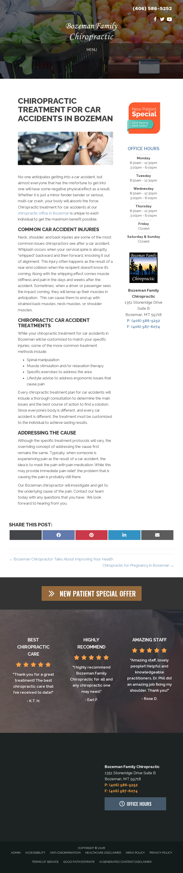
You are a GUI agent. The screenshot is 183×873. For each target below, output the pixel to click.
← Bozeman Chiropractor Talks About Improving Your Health (61, 559)
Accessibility (35, 852)
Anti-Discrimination (65, 852)
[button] (91, 593)
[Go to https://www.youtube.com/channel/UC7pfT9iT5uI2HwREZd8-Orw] (169, 20)
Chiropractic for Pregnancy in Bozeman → (138, 565)
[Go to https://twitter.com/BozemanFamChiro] (162, 20)
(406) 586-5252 (152, 8)
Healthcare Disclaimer (103, 852)
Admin (16, 852)
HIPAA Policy (135, 852)
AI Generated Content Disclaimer (125, 861)
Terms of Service (45, 861)
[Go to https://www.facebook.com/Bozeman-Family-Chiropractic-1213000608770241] (155, 20)
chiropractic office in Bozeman (43, 213)
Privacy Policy (161, 852)
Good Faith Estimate (79, 861)
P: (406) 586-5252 (143, 320)
